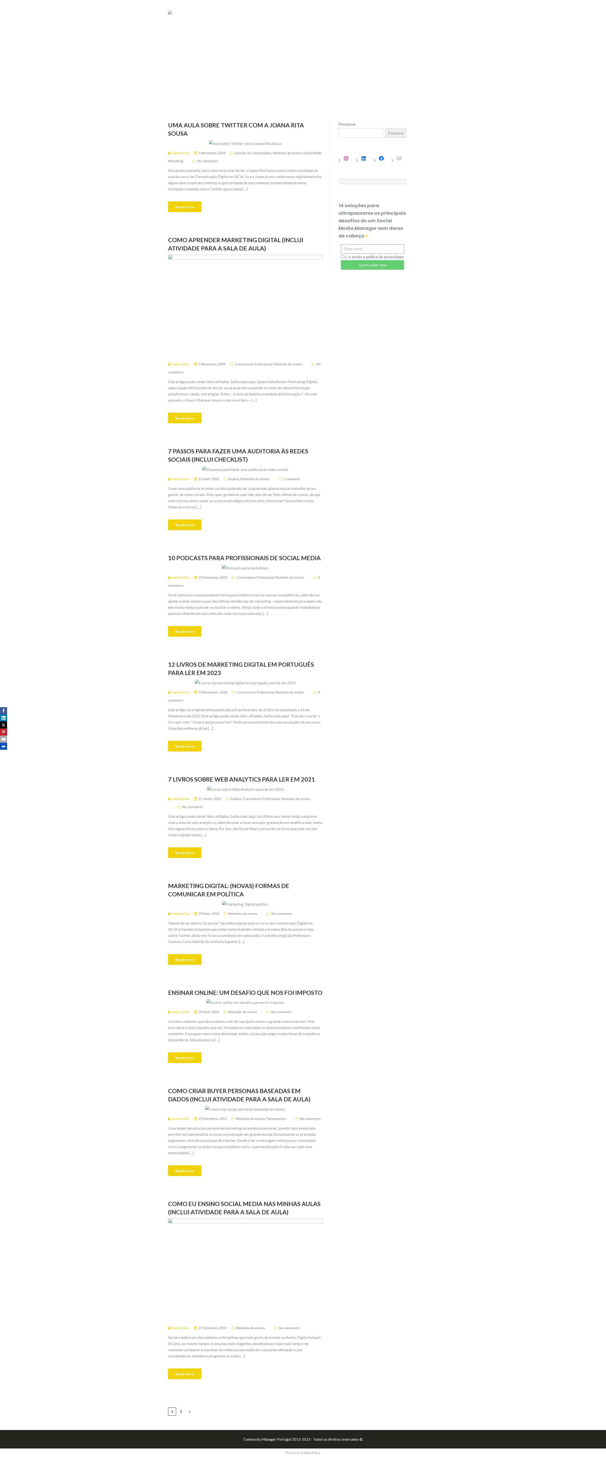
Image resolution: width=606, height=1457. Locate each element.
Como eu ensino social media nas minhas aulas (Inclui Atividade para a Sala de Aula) (244, 1208)
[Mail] (401, 158)
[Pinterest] (3, 732)
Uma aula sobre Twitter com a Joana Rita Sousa (236, 129)
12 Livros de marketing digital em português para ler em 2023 (241, 668)
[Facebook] (384, 158)
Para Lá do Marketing (343, 14)
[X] (3, 724)
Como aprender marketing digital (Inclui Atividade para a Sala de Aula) (235, 244)
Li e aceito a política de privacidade (374, 257)
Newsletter (381, 14)
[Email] (3, 739)
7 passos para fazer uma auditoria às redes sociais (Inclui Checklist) (238, 455)
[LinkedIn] (366, 158)
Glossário (409, 14)
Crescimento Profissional (253, 364)
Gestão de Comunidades (253, 153)
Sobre (432, 14)
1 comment (292, 479)
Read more (184, 207)
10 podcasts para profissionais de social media (244, 557)
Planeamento (276, 1119)
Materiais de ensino (287, 153)
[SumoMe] (3, 746)
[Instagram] (348, 158)
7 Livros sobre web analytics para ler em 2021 (241, 779)
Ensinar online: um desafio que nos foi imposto (245, 992)
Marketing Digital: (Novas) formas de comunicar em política (228, 890)
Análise (233, 479)
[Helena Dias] (170, 11)
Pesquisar (347, 124)
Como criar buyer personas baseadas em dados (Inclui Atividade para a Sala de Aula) (239, 1095)
